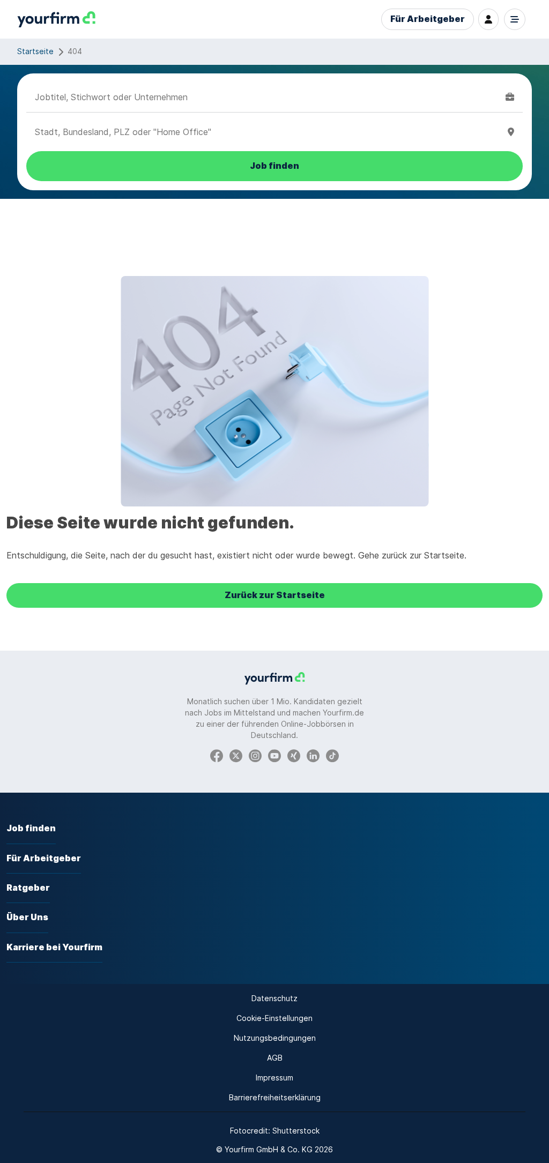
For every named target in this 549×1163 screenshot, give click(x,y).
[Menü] (514, 19)
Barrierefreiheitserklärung (275, 1097)
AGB (275, 1057)
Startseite (35, 51)
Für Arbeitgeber (427, 19)
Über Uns (27, 917)
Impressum (274, 1077)
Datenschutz (274, 998)
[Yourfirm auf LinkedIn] (313, 754)
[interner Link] (56, 19)
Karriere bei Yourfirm (54, 947)
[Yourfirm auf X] (235, 754)
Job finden (31, 828)
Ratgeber (28, 888)
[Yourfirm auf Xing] (293, 754)
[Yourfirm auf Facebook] (216, 754)
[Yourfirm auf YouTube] (274, 754)
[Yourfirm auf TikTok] (332, 754)
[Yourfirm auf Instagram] (255, 754)
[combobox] (268, 97)
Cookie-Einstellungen (274, 1018)
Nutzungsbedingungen (275, 1037)
